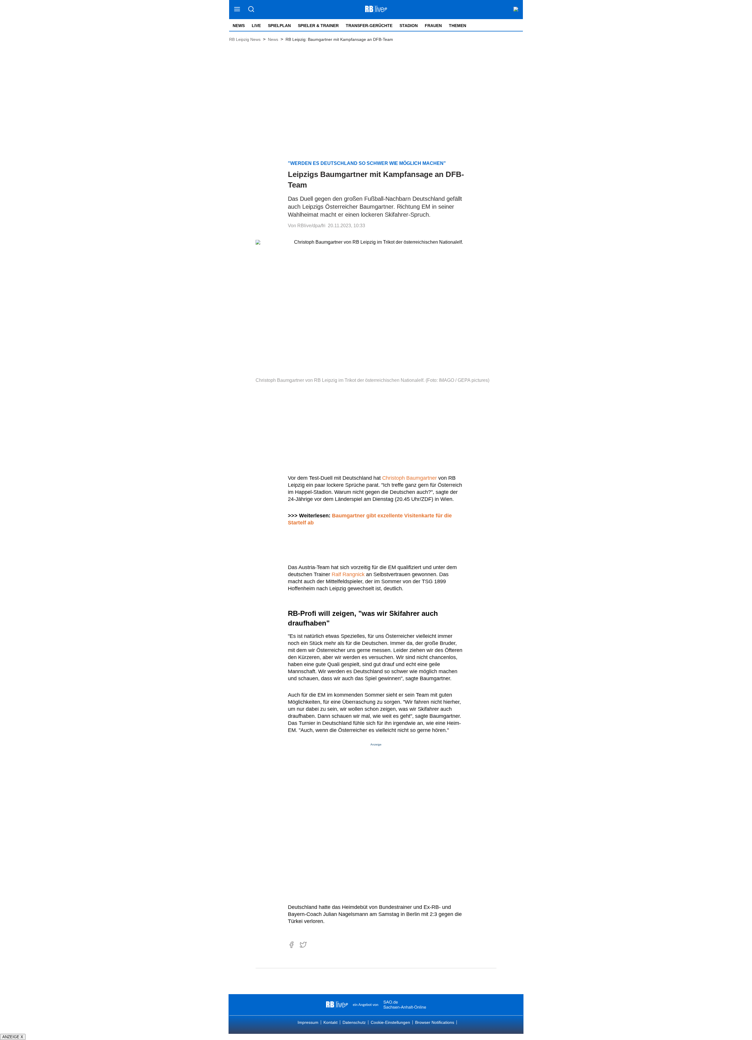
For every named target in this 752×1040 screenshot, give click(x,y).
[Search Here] (251, 9)
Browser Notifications (434, 1022)
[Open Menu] (237, 9)
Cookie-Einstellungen (390, 1022)
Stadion (409, 25)
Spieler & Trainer (318, 25)
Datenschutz (354, 1022)
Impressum (308, 1022)
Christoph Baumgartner (409, 478)
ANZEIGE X (12, 1037)
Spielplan (279, 25)
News (239, 25)
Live (256, 25)
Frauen (433, 25)
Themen (457, 25)
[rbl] (337, 1005)
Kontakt (330, 1022)
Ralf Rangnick (348, 574)
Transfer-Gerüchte (369, 25)
